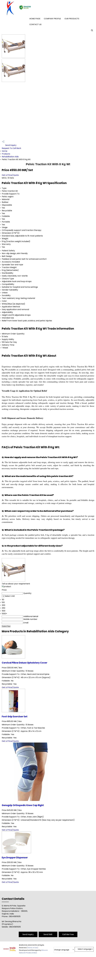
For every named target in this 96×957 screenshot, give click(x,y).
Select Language (84, 949)
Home (4, 151)
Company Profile (52, 18)
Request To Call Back (11, 148)
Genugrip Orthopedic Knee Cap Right (23, 805)
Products (6, 153)
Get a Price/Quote (10, 175)
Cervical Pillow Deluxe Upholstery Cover (24, 662)
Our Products (72, 18)
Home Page (34, 18)
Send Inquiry (10, 145)
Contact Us (35, 24)
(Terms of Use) (32, 947)
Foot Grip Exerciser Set (14, 716)
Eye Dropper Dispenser (15, 857)
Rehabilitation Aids (10, 156)
